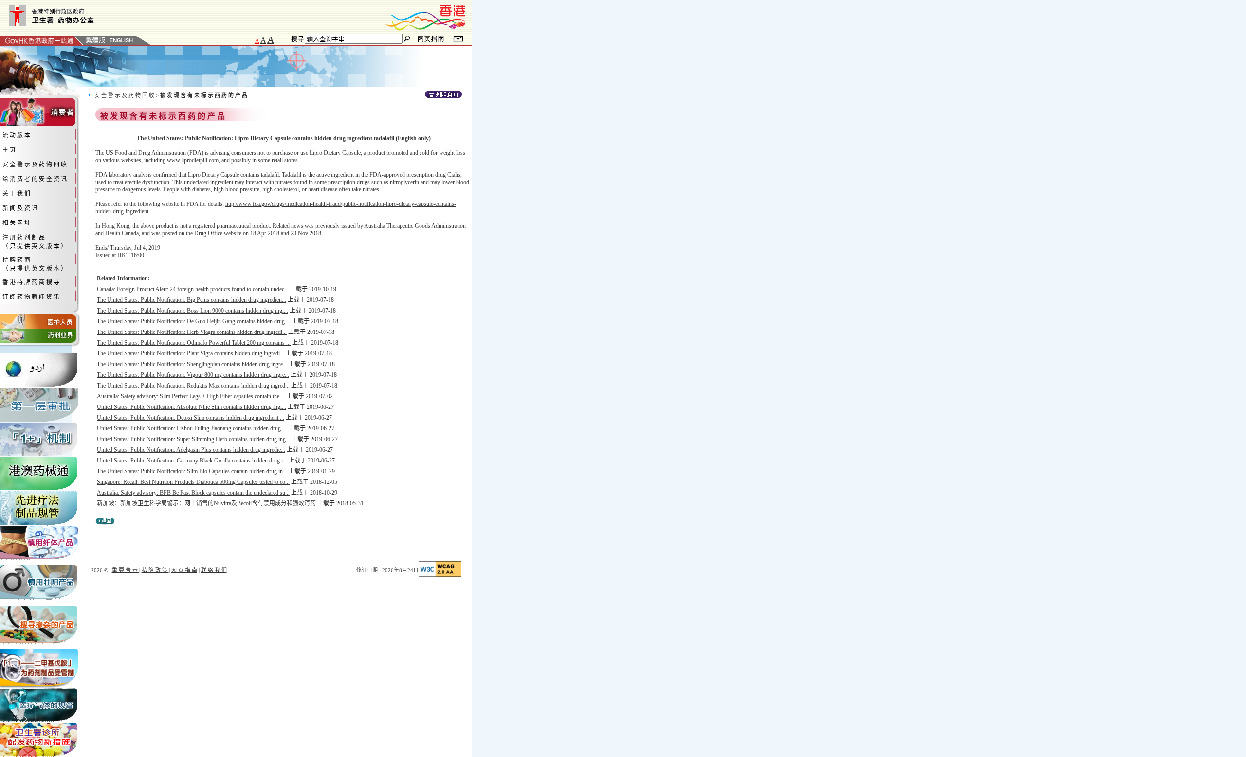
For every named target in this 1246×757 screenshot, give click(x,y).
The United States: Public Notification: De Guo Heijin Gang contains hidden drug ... (194, 321)
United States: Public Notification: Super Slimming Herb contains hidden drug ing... (193, 439)
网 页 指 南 (184, 570)
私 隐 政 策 (155, 570)
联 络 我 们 (214, 570)
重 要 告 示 (125, 570)
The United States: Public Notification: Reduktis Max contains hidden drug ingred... (193, 385)
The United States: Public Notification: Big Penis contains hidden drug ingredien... (191, 299)
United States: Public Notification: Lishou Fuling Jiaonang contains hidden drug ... (192, 428)
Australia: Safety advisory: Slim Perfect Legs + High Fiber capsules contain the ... (191, 396)
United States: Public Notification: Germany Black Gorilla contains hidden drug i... (192, 460)
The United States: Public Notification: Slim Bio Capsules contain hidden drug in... (192, 471)
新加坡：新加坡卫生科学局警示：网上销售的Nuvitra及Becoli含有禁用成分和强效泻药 (206, 503)
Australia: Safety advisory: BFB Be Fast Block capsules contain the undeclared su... (193, 492)
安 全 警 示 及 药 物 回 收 (124, 95)
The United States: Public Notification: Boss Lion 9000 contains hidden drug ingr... (192, 310)
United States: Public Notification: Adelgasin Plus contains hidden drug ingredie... (191, 449)
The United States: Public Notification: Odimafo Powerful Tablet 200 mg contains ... (194, 342)
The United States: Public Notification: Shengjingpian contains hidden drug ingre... (192, 364)
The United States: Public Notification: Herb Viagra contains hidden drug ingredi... (192, 332)
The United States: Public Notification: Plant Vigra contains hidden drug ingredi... (190, 353)
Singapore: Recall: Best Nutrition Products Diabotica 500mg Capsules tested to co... (193, 482)
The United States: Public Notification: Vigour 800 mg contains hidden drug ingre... (193, 374)
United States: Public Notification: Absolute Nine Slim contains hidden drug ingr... (191, 407)
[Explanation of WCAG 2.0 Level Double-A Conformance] (440, 575)
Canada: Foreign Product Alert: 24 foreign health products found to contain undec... (193, 289)
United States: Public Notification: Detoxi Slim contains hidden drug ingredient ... (190, 417)
